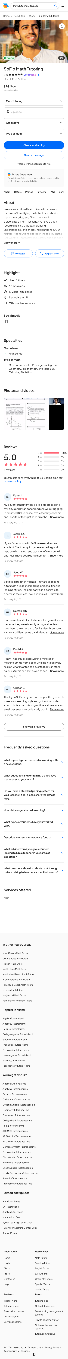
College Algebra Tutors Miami (18, 1034)
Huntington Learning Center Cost (20, 1227)
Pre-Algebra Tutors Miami (16, 1049)
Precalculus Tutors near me (16, 1115)
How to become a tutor (47, 1319)
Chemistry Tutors (44, 1278)
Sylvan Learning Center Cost (17, 1222)
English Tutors (42, 1268)
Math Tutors (19, 15)
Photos (29, 191)
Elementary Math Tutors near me (19, 1146)
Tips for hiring (10, 1300)
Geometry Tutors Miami (15, 1039)
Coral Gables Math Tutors (15, 958)
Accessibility (10, 1350)
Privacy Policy (52, 1347)
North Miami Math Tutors (15, 968)
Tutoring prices (11, 1305)
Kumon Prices (10, 1232)
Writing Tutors (42, 1289)
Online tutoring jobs (45, 1305)
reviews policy (13, 481)
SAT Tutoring (41, 1273)
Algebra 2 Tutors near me (15, 1088)
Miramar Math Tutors (13, 990)
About (7, 191)
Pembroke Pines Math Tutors (17, 1000)
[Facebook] (6, 321)
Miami (32, 15)
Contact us (9, 1278)
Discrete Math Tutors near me (17, 1157)
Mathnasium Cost (12, 1217)
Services (25, 1350)
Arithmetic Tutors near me (16, 1162)
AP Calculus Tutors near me (16, 1141)
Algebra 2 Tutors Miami (14, 1023)
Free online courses (14, 1311)
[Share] (62, 26)
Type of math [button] (14, 133)
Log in (7, 1263)
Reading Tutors (42, 1263)
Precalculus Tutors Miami (15, 1044)
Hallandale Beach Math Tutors (18, 984)
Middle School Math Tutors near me (20, 1173)
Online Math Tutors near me (16, 1099)
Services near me (13, 1321)
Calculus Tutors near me (15, 1094)
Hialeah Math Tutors (12, 963)
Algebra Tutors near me (14, 1083)
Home (6, 15)
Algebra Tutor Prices (13, 1211)
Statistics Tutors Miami (14, 1060)
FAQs (52, 191)
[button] (34, 762)
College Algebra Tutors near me (19, 1104)
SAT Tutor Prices (11, 1206)
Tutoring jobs (41, 1300)
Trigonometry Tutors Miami (16, 1065)
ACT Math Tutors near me (15, 1130)
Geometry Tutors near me (16, 1109)
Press (7, 1273)
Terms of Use (34, 1347)
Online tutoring (11, 1316)
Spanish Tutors (42, 1284)
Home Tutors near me (14, 1125)
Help (6, 1284)
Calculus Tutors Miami (14, 1028)
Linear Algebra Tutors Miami (17, 1055)
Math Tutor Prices (11, 1201)
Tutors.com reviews (45, 1333)
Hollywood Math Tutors (14, 995)
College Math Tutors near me (17, 1120)
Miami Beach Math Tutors (15, 953)
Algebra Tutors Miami (13, 1018)
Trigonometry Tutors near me (17, 1183)
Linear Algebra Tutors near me (18, 1167)
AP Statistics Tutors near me (17, 1136)
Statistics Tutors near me (15, 1178)
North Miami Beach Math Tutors (18, 974)
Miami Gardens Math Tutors (16, 979)
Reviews (41, 191)
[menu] (6, 6)
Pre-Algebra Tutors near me (17, 1151)
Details (18, 191)
